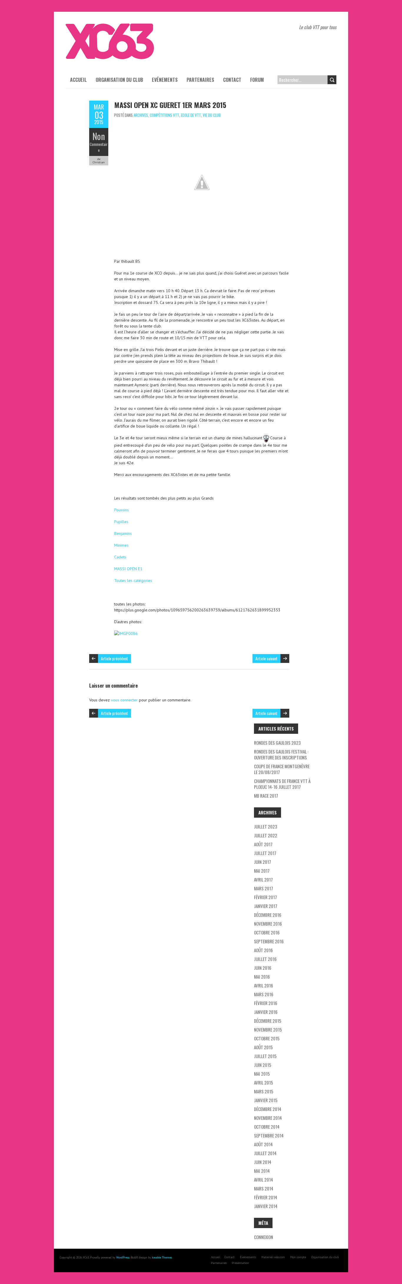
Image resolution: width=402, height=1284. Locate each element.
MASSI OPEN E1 (128, 568)
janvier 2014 (266, 1206)
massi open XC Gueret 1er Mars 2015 (170, 104)
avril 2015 (263, 1082)
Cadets (120, 557)
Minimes (121, 545)
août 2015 (263, 1047)
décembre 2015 (267, 1020)
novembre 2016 (268, 923)
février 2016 (265, 1003)
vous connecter (124, 700)
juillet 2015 (265, 1056)
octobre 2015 (267, 1038)
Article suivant (266, 658)
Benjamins (123, 533)
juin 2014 (262, 1162)
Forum (257, 79)
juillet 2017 (265, 853)
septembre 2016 (269, 941)
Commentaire (99, 147)
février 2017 (265, 897)
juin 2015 (262, 1065)
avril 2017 (263, 879)
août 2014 (263, 1144)
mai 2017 (262, 870)
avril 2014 (263, 1179)
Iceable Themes (162, 1257)
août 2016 (263, 950)
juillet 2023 (265, 826)
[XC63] (110, 26)
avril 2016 (263, 985)
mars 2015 (263, 1091)
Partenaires (200, 79)
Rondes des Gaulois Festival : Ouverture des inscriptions (281, 754)
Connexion (263, 1237)
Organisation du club (119, 79)
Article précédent (114, 658)
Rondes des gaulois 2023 (277, 742)
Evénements (165, 79)
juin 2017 (262, 862)
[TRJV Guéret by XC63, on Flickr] (126, 633)
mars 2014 (263, 1188)
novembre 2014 (268, 1118)
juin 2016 (262, 967)
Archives (141, 115)
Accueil (78, 79)
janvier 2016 (266, 1012)
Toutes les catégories (133, 580)
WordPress (122, 1257)
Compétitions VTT (164, 115)
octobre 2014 (267, 1126)
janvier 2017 (265, 906)
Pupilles (121, 521)
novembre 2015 (268, 1029)
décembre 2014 (267, 1109)
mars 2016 (263, 994)
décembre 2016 (267, 915)
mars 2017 (263, 888)
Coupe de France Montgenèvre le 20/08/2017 (282, 769)
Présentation (240, 1263)
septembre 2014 (269, 1135)
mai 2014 (262, 1170)
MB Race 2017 (266, 795)
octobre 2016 (267, 932)
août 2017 (263, 844)
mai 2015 (262, 1073)
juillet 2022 (265, 835)
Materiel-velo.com (273, 1257)
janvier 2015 (266, 1100)
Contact (232, 79)
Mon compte (298, 1257)
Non (98, 136)
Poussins (121, 510)
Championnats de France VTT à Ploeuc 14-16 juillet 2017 (282, 784)
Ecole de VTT (191, 115)
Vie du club (212, 115)
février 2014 (265, 1197)
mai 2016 (262, 976)
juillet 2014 (265, 1153)
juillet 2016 (265, 959)
